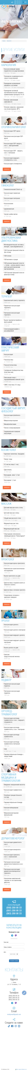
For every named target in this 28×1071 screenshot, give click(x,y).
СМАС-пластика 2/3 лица (12, 385)
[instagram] (16, 1026)
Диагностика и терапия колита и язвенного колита (14, 584)
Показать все (7, 169)
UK (23, 2)
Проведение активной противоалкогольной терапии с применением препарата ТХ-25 (14, 93)
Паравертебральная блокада (13, 802)
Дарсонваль (8, 470)
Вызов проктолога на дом (12, 576)
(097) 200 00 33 (18, 2)
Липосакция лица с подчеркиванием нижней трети (14, 378)
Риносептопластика (10, 365)
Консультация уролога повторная (14, 630)
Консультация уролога (11, 625)
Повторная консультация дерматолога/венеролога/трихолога (12, 871)
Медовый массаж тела (11, 523)
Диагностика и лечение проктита (14, 590)
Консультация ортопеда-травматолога (12, 736)
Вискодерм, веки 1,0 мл (12, 475)
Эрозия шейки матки (10, 214)
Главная (3, 40)
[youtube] (19, 1026)
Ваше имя (6, 942)
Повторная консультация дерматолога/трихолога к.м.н (13, 863)
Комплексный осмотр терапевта (14, 300)
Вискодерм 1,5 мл (10, 480)
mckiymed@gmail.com (14, 1014)
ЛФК (5, 749)
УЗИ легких (7, 256)
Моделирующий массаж (11, 529)
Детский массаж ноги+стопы (13, 508)
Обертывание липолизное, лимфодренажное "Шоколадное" (14, 535)
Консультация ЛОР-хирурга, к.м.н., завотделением (13, 144)
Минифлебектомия (10, 424)
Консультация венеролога (12, 849)
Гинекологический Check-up (13, 189)
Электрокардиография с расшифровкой (12, 330)
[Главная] (8, 6)
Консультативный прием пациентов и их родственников (14, 70)
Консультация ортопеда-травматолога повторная (12, 743)
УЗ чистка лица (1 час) (11, 464)
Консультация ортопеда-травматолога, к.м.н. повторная (14, 728)
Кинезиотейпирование (11, 808)
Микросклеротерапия (11, 420)
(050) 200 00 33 (18, 1)
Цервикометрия (9, 209)
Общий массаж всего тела (12, 518)
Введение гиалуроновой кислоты (14, 785)
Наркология (9, 40)
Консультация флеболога (12, 415)
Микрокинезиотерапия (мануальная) (11, 814)
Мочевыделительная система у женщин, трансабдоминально (14, 246)
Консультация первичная (12, 193)
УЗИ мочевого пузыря (11, 259)
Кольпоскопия (8, 204)
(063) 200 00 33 (14, 913)
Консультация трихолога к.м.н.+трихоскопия (12, 856)
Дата (5, 952)
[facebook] (12, 1026)
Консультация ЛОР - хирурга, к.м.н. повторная (13, 152)
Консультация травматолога (13, 790)
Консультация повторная (12, 198)
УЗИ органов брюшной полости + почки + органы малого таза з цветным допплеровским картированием (14, 266)
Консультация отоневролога (13, 164)
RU (25, 2)
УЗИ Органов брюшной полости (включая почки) (14, 274)
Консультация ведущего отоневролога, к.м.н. (11, 159)
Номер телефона (7, 947)
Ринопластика (8, 360)
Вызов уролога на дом (11, 648)
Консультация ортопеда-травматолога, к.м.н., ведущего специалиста (14, 720)
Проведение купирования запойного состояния (12, 84)
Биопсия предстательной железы (12, 655)
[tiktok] (9, 1026)
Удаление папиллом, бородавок (14, 454)
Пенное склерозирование (12, 428)
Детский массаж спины (11, 513)
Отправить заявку (14, 960)
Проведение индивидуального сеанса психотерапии (13, 77)
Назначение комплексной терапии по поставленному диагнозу (12, 880)
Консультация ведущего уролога (14, 635)
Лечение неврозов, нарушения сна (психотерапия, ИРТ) (14, 108)
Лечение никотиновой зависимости (11, 101)
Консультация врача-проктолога (14, 563)
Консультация (8, 354)
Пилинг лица (8, 459)
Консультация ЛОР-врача (12, 131)
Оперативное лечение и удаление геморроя (11, 596)
